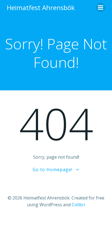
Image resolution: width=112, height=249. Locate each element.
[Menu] (100, 7)
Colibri (78, 205)
